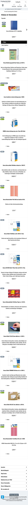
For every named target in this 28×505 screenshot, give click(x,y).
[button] (2, 496)
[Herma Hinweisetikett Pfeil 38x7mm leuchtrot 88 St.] (14, 191)
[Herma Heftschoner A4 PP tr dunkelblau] (14, 25)
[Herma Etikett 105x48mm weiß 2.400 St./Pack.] (14, 225)
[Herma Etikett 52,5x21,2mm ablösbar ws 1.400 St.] (14, 328)
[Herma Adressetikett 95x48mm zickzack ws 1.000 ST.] (14, 157)
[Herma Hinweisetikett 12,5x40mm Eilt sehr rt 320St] (14, 430)
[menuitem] (25, 5)
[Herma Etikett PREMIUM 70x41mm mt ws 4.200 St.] (14, 362)
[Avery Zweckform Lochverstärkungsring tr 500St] (14, 88)
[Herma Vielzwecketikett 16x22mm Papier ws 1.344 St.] (14, 293)
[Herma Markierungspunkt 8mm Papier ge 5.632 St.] (14, 54)
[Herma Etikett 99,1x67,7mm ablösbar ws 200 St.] (14, 396)
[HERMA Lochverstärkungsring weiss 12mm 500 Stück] (14, 123)
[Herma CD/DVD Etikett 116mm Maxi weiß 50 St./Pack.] (14, 259)
